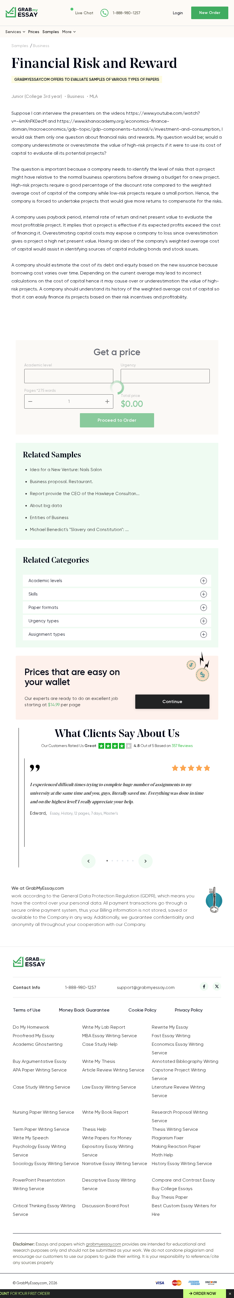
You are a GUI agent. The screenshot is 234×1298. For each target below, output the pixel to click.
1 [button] (107, 860)
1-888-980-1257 (126, 13)
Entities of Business (49, 517)
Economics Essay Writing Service (177, 1048)
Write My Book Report (105, 1112)
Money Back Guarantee (84, 1010)
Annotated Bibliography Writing (185, 1061)
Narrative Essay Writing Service (114, 1163)
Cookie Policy (142, 1010)
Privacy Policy (189, 1010)
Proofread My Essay (33, 1035)
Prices (33, 31)
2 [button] (112, 860)
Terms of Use (27, 1010)
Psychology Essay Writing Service (39, 1151)
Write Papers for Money (107, 1137)
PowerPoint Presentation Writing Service (39, 1184)
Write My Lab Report (103, 1027)
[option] (120, 788)
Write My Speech (31, 1137)
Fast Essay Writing (171, 1035)
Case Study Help (100, 1044)
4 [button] (122, 860)
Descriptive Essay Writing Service (109, 1184)
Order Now (204, 1293)
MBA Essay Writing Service (109, 1035)
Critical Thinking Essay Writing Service (44, 1210)
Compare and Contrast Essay (183, 1180)
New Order (209, 12)
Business (41, 45)
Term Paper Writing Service (41, 1129)
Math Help (162, 1155)
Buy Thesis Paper (170, 1197)
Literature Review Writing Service (178, 1091)
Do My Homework (31, 1027)
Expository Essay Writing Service (107, 1151)
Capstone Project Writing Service (179, 1074)
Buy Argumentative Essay (39, 1061)
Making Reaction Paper (176, 1146)
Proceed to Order (117, 420)
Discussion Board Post (105, 1205)
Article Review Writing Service (113, 1070)
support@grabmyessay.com (143, 987)
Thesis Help (94, 1129)
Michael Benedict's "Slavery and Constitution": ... (79, 529)
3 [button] (117, 860)
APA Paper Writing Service (40, 1070)
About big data (46, 505)
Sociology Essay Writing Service (46, 1163)
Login (178, 13)
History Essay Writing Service (182, 1163)
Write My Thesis (98, 1061)
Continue (172, 701)
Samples (51, 31)
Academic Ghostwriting (37, 1044)
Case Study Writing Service (41, 1087)
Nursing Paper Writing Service (43, 1112)
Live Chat (84, 13)
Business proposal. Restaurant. (61, 481)
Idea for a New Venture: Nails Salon (66, 469)
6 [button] (133, 860)
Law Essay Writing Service (109, 1087)
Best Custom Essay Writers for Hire (184, 1210)
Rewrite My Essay (170, 1027)
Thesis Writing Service (175, 1129)
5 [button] (127, 860)
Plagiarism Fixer (167, 1137)
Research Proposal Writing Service (180, 1116)
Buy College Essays (172, 1188)
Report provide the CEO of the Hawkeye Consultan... (85, 493)
